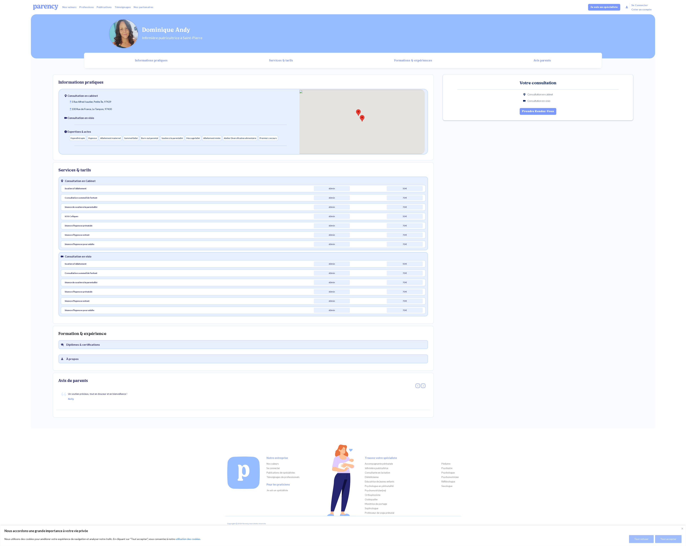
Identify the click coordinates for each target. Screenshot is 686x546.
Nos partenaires (143, 7)
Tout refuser (641, 538)
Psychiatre (446, 468)
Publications (104, 7)
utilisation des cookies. (188, 538)
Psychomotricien (450, 477)
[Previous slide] (418, 386)
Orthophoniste (372, 495)
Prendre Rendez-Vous (538, 111)
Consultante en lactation (377, 472)
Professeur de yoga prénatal (379, 513)
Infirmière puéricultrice (376, 468)
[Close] (682, 528)
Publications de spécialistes (281, 472)
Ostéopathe (371, 499)
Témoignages (123, 7)
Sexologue (446, 486)
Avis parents (542, 60)
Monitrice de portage (376, 504)
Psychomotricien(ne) (375, 490)
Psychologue (448, 472)
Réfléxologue (448, 481)
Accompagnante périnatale (379, 463)
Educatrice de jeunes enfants (379, 481)
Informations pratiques (151, 60)
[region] (343, 535)
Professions (86, 7)
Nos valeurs (69, 7)
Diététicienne (372, 477)
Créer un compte (641, 9)
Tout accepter (668, 538)
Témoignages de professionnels (283, 477)
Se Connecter (639, 5)
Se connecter (273, 468)
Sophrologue (371, 508)
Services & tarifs (281, 60)
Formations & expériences (413, 60)
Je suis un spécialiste (604, 7)
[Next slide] (423, 386)
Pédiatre (445, 463)
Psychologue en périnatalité (379, 486)
